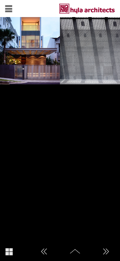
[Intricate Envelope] (106, 251)
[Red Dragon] (44, 251)
